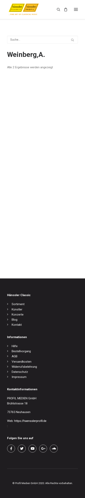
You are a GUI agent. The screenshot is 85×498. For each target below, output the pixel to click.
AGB (14, 356)
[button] (76, 9)
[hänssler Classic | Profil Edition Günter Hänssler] (23, 9)
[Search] (56, 9)
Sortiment (18, 304)
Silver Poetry (15, 257)
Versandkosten (21, 361)
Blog (14, 319)
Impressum (19, 377)
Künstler (17, 309)
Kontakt (17, 325)
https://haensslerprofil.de (30, 421)
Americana (14, 165)
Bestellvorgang (21, 351)
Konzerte (18, 314)
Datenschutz (20, 372)
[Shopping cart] (63, 9)
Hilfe (15, 346)
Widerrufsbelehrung (24, 366)
